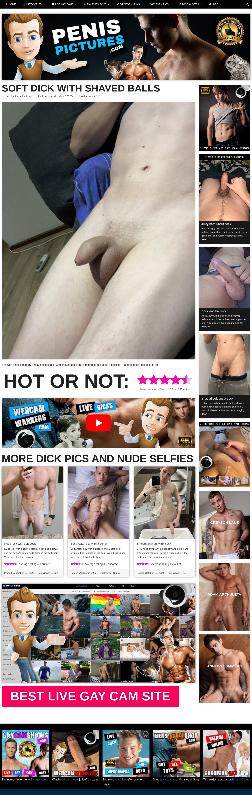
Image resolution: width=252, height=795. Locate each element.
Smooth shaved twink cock (154, 543)
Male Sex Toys (96, 4)
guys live (120, 779)
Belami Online (240, 779)
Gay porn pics (159, 4)
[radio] (142, 380)
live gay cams (39, 779)
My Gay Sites (190, 4)
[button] (247, 4)
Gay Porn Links (130, 4)
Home (12, 4)
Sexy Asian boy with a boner (89, 543)
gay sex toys (167, 779)
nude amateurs (69, 779)
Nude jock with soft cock (20, 543)
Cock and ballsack (213, 311)
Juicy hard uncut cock (216, 224)
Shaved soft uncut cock (217, 398)
